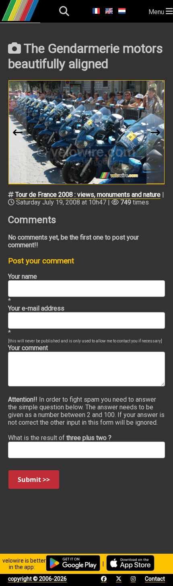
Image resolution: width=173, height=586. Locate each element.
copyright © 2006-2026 (37, 579)
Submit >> (34, 479)
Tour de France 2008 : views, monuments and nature (88, 194)
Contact (155, 579)
